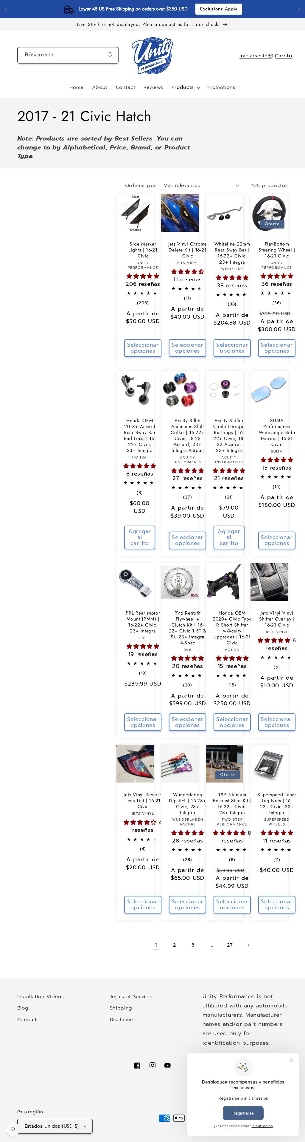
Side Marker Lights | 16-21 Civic (142, 250)
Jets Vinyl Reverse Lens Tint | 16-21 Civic (143, 801)
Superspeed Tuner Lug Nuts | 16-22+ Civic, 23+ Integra (276, 804)
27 (230, 945)
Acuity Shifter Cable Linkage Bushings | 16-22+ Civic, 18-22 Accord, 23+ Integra (229, 435)
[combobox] (68, 55)
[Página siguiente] (248, 945)
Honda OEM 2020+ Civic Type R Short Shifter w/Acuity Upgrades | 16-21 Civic (232, 628)
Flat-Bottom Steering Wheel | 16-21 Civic (277, 250)
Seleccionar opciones (143, 348)
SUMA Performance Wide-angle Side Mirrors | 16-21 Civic (277, 432)
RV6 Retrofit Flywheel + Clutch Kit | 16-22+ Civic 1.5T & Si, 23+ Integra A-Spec (188, 628)
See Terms (187, 9)
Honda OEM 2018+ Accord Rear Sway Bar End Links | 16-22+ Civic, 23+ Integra (140, 435)
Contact (27, 1019)
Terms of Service (131, 996)
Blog (23, 1008)
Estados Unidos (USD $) (52, 1126)
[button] (185, 88)
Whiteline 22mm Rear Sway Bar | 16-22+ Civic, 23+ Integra (232, 253)
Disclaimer (123, 1019)
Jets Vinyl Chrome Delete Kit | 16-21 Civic (187, 250)
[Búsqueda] (110, 55)
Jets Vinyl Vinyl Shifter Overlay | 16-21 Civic (277, 619)
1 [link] (156, 945)
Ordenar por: (141, 185)
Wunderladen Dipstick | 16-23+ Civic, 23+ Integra (187, 804)
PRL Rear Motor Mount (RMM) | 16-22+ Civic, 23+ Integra (143, 622)
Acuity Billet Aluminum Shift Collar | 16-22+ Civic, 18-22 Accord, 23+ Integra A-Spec (187, 435)
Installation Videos (40, 996)
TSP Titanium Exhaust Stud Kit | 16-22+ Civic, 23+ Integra (232, 804)
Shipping (121, 1008)
